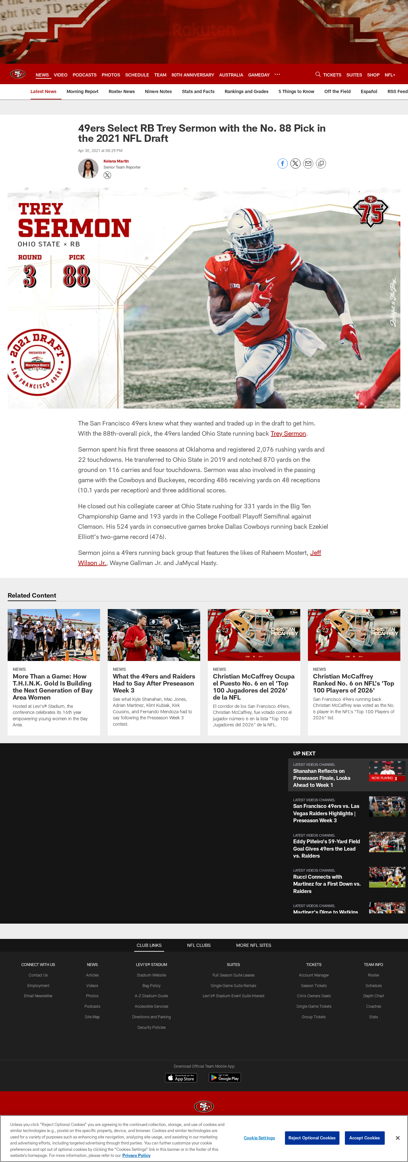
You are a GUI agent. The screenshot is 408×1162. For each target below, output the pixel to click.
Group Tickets (314, 1016)
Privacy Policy (136, 1155)
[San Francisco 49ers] (204, 1107)
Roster (373, 975)
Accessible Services (151, 1006)
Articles (92, 975)
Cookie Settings (259, 1137)
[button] (348, 775)
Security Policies (151, 1027)
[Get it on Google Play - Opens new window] (225, 1081)
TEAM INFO (373, 964)
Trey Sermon (288, 433)
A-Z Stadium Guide (151, 995)
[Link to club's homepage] (18, 74)
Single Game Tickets (314, 1006)
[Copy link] (321, 163)
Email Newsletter (38, 995)
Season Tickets (314, 985)
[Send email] (308, 167)
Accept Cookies (364, 1137)
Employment (38, 985)
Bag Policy (151, 985)
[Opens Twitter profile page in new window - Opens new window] (107, 175)
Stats (373, 1016)
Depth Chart (373, 995)
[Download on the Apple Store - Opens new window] (181, 1078)
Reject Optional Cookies (312, 1137)
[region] (204, 1138)
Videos (92, 985)
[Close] (398, 1138)
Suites (233, 964)
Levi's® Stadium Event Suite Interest (234, 995)
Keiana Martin (116, 161)
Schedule (374, 985)
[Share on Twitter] (295, 167)
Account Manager (314, 975)
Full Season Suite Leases (234, 975)
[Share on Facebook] (283, 167)
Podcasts (92, 1006)
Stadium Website (151, 975)
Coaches (373, 1006)
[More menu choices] (277, 74)
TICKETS (314, 964)
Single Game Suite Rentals (233, 985)
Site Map (92, 1016)
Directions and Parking (151, 1016)
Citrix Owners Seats (314, 995)
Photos (92, 995)
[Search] (318, 74)
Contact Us (38, 975)
